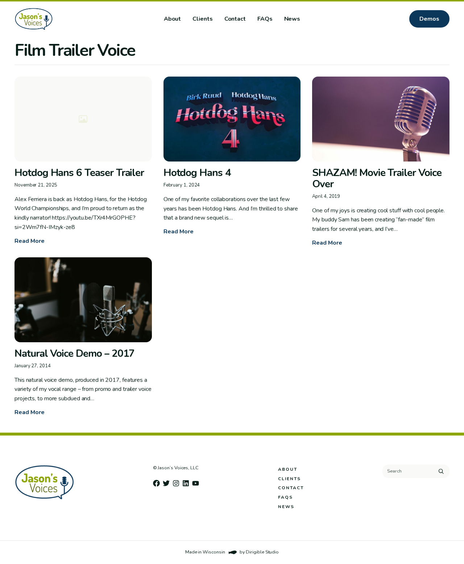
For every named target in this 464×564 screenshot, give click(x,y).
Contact (235, 19)
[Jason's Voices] (56, 19)
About (172, 19)
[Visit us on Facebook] (156, 483)
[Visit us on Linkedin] (185, 483)
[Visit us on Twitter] (166, 483)
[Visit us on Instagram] (176, 483)
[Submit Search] (441, 471)
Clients (202, 19)
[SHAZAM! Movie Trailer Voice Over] (381, 119)
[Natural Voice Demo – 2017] (83, 299)
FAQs (265, 19)
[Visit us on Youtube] (195, 483)
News (292, 19)
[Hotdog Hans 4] (232, 119)
